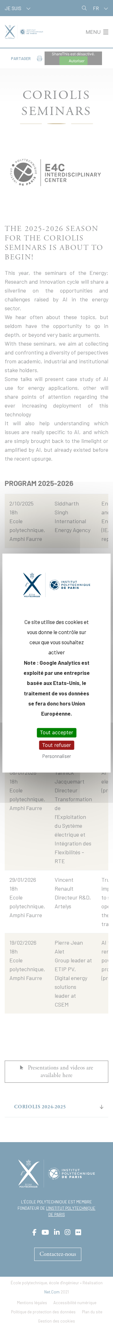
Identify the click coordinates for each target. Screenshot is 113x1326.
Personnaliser (56, 756)
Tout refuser (56, 745)
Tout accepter (56, 733)
